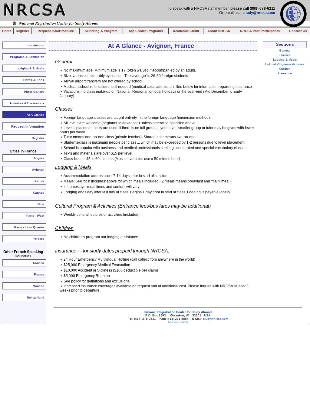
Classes (284, 55)
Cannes (38, 192)
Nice (41, 204)
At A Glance (35, 114)
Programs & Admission (27, 56)
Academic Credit (186, 31)
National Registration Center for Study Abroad (178, 312)
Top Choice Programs (145, 31)
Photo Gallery (34, 91)
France (39, 274)
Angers (39, 158)
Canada (38, 263)
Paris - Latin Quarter (29, 227)
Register (22, 31)
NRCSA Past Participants (260, 31)
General (284, 50)
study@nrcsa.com (259, 13)
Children (285, 68)
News (184, 322)
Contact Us (298, 31)
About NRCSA (218, 31)
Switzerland (35, 297)
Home (7, 31)
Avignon (38, 169)
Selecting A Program (101, 31)
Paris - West (35, 215)
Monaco (38, 286)
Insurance (285, 73)
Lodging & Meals (285, 59)
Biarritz (39, 181)
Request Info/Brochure (56, 31)
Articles (173, 322)
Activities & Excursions (26, 103)
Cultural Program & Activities (284, 64)
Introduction (35, 45)
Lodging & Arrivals (30, 68)
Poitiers (38, 238)
